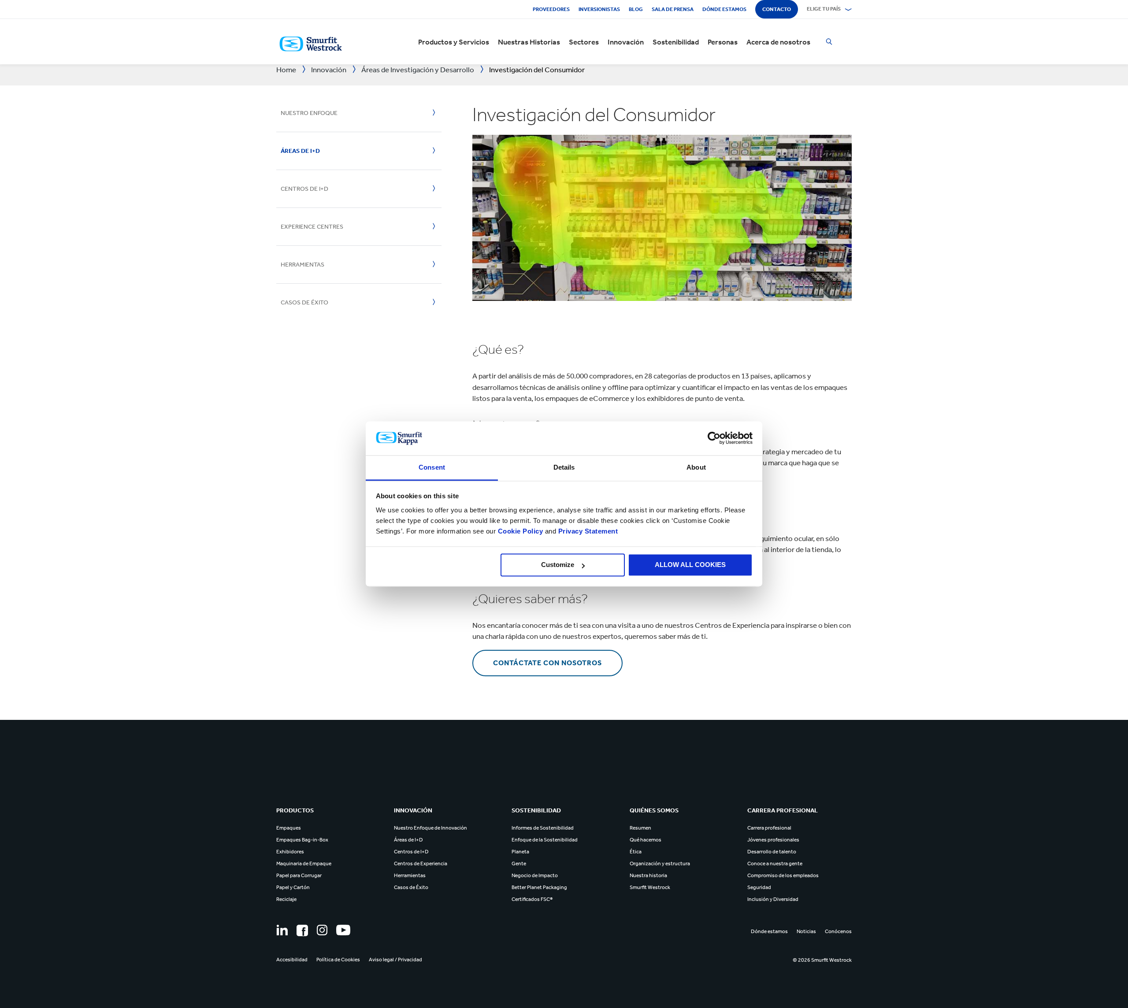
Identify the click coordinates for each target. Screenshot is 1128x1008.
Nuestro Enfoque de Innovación (430, 828)
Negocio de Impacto (535, 875)
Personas (723, 41)
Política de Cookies (338, 959)
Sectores (584, 41)
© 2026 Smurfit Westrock (822, 960)
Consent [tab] (432, 467)
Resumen (640, 828)
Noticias (806, 931)
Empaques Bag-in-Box (302, 840)
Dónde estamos (724, 9)
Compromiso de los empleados (783, 875)
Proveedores (551, 9)
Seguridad (759, 887)
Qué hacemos (645, 840)
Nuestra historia (648, 875)
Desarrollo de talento (771, 852)
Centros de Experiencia (420, 863)
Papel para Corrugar (299, 875)
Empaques (288, 828)
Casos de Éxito (411, 887)
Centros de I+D (304, 189)
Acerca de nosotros (778, 41)
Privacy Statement (587, 531)
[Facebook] (302, 930)
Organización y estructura (660, 863)
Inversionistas (599, 9)
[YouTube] (343, 930)
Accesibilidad (292, 959)
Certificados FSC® (532, 899)
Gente (519, 863)
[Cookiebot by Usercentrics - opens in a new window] (714, 438)
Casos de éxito (304, 302)
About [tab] (696, 467)
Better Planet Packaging (539, 887)
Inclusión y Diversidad (772, 899)
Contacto (776, 9)
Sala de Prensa (673, 9)
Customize (557, 565)
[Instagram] (322, 930)
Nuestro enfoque (309, 113)
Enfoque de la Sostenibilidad (545, 840)
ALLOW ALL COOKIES (690, 565)
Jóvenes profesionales (773, 840)
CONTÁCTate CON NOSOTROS (547, 663)
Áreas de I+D (300, 151)
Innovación (626, 41)
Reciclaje (286, 899)
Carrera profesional (769, 828)
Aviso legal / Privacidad (395, 959)
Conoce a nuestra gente (774, 863)
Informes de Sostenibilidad (543, 828)
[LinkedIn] (282, 930)
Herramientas (302, 264)
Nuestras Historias (529, 41)
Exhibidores (290, 852)
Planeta (520, 852)
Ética (636, 852)
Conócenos (838, 931)
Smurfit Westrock (650, 887)
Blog (636, 9)
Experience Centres (312, 226)
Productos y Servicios (453, 41)
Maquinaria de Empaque (303, 863)
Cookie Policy (520, 531)
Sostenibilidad (676, 41)
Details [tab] (564, 467)
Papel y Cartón (293, 887)
